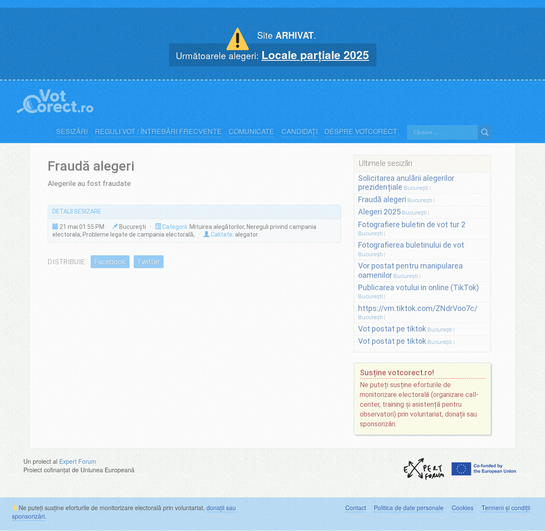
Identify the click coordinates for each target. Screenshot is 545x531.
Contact (355, 507)
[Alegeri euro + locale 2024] (55, 99)
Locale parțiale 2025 (315, 54)
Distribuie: (67, 261)
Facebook (110, 261)
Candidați (299, 131)
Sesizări (72, 131)
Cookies (462, 507)
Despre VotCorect (360, 131)
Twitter (148, 261)
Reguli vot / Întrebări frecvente (158, 131)
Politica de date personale (409, 507)
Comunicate (251, 131)
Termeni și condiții (506, 507)
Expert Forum (77, 461)
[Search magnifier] (485, 132)
